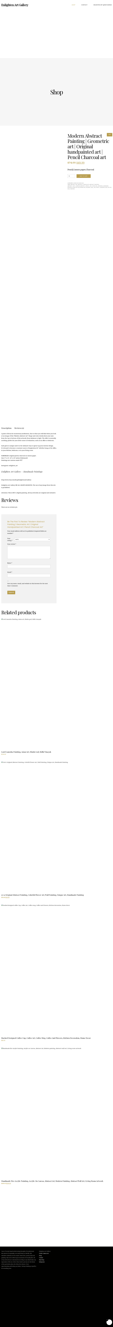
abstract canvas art (83, 184)
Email (9, 572)
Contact (84, 5)
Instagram (42, 1262)
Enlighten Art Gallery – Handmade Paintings (21, 471)
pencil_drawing (100, 187)
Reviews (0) (19, 428)
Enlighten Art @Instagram (103, 5)
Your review (11, 544)
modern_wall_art (91, 187)
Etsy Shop (41, 1259)
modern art (82, 187)
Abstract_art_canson (74, 186)
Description (6, 428)
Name (9, 563)
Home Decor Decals (78, 183)
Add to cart (84, 176)
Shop (73, 5)
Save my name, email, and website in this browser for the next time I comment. (27, 585)
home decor (75, 187)
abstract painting (94, 184)
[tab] (6, 428)
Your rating (9, 539)
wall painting (71, 189)
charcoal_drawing (97, 186)
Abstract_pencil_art (86, 186)
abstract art (74, 184)
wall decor (108, 187)
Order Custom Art (44, 1253)
